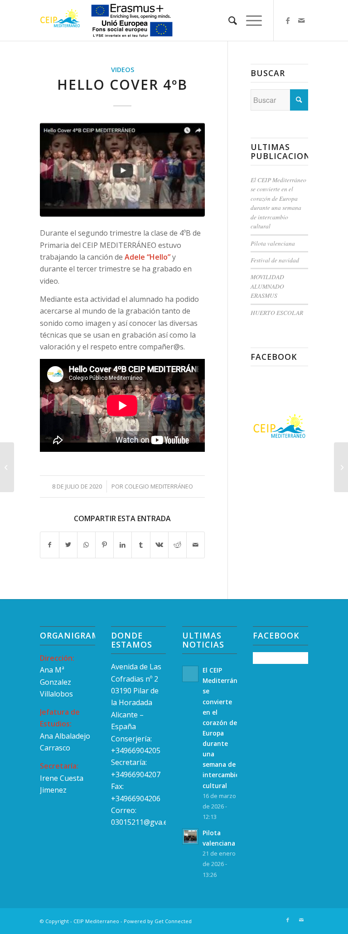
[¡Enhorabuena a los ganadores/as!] (7, 467)
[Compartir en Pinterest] (104, 544)
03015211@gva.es (142, 822)
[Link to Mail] (301, 20)
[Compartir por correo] (195, 544)
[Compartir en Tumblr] (141, 544)
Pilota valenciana (273, 243)
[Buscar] (228, 20)
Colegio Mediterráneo (159, 486)
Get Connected (173, 921)
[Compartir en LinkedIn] (122, 544)
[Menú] (249, 20)
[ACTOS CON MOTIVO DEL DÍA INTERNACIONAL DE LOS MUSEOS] (341, 467)
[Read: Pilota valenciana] (190, 836)
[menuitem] (228, 20)
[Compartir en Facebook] (49, 544)
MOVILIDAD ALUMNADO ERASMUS (267, 286)
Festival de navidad (275, 260)
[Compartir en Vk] (159, 544)
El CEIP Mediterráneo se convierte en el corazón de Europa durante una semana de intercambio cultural (278, 202)
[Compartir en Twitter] (68, 544)
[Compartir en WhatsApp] (86, 544)
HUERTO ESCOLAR (277, 312)
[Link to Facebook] (288, 20)
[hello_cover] (122, 169)
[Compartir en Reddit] (177, 544)
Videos (122, 69)
